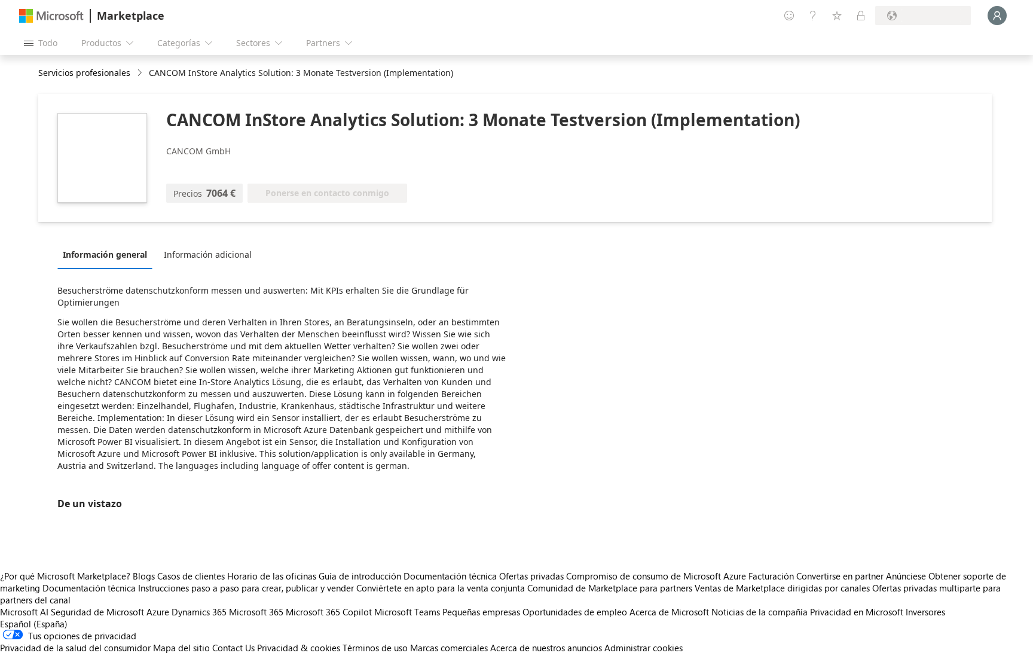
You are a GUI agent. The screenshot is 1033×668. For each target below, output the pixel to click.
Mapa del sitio (181, 648)
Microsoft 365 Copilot (329, 612)
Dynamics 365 (199, 612)
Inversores (925, 612)
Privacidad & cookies (298, 648)
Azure (157, 612)
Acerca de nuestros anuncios (546, 648)
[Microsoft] (51, 16)
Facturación (771, 576)
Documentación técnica (450, 576)
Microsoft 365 (256, 612)
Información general (105, 254)
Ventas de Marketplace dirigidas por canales (782, 588)
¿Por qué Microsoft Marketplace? (65, 576)
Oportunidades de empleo (574, 612)
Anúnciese (906, 576)
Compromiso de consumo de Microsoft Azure (657, 576)
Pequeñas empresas (481, 612)
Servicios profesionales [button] (84, 72)
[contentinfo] (140, 73)
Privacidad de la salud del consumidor (75, 648)
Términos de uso (375, 648)
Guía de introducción (360, 576)
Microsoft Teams (407, 612)
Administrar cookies (643, 648)
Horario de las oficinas (271, 576)
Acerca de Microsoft (669, 612)
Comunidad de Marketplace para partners (609, 588)
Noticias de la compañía (759, 612)
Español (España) (34, 624)
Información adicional (208, 254)
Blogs (144, 576)
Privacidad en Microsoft (856, 612)
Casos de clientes (191, 576)
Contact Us (233, 648)
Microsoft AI (24, 612)
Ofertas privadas (531, 576)
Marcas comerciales (449, 648)
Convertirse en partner (840, 576)
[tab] (107, 254)
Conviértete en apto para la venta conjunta (440, 588)
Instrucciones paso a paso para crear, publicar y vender (246, 588)
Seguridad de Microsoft (97, 612)
